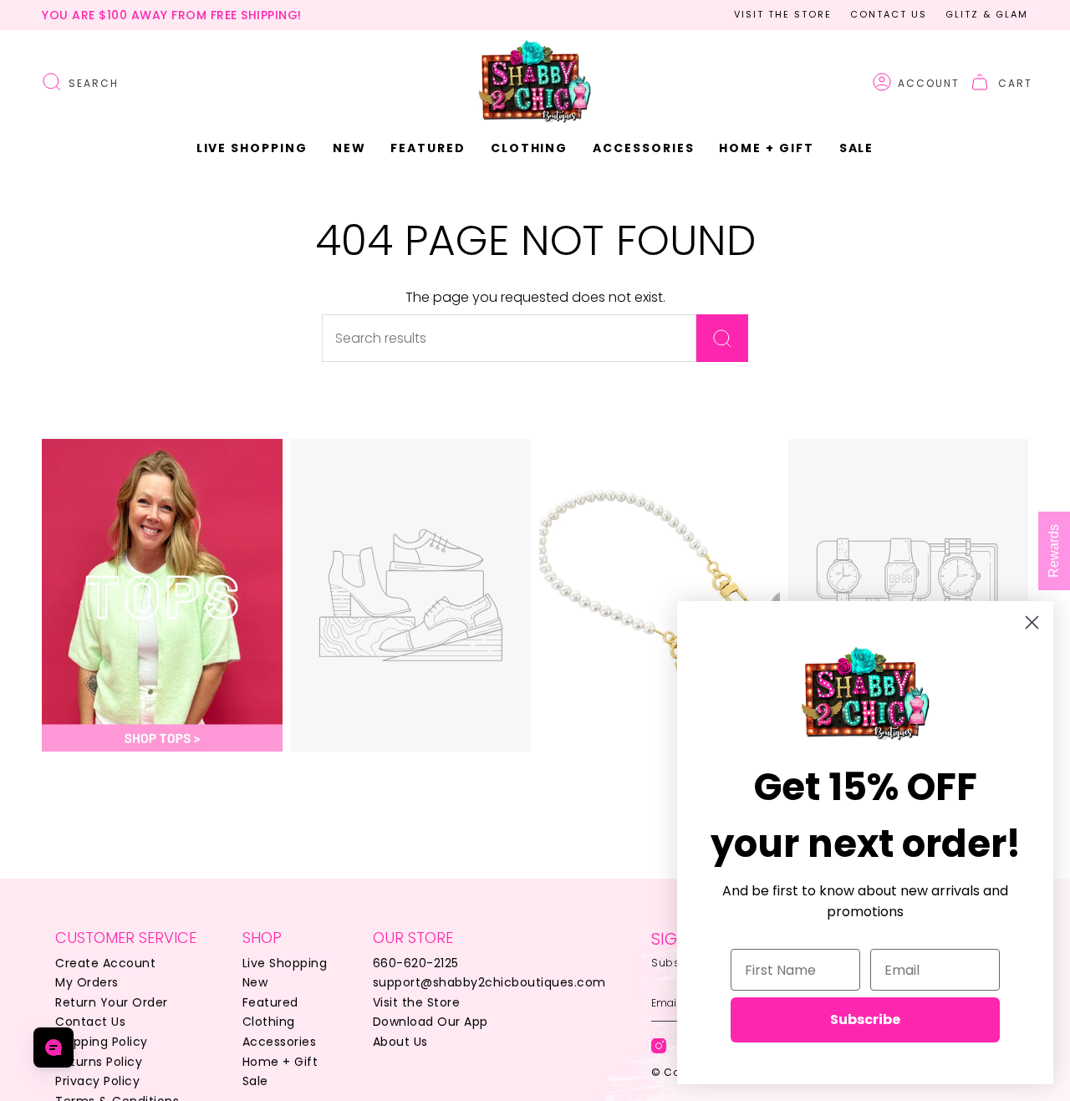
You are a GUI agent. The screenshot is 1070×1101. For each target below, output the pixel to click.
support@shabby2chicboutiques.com (489, 982)
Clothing (268, 1021)
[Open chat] (53, 1047)
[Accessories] (659, 595)
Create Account (105, 963)
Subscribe (865, 1019)
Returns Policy (98, 1061)
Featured (270, 1002)
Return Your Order (111, 1002)
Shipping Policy (101, 1041)
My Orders (87, 982)
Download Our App (430, 1021)
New (255, 982)
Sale (255, 1081)
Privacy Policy (97, 1081)
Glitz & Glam (986, 14)
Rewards (1054, 551)
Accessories (279, 1041)
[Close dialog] (1032, 622)
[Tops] (162, 595)
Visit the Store (783, 14)
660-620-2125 (416, 963)
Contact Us (888, 14)
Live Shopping (285, 963)
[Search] (722, 338)
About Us (400, 1041)
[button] (349, 148)
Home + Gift (280, 1061)
